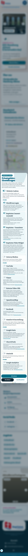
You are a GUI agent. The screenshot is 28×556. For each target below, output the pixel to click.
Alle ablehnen (7, 379)
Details (5, 200)
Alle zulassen (14, 376)
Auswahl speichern (20, 379)
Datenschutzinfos (7, 239)
